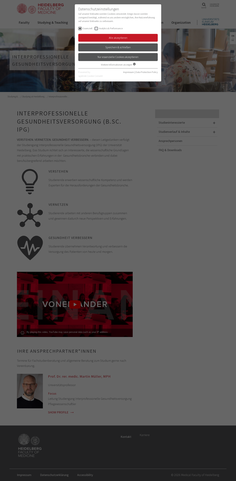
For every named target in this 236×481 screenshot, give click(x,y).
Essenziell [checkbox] (87, 28)
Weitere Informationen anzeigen (117, 64)
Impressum (128, 72)
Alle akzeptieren (118, 37)
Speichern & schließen (118, 47)
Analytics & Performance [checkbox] (111, 28)
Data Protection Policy (147, 72)
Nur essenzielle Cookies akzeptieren (118, 57)
